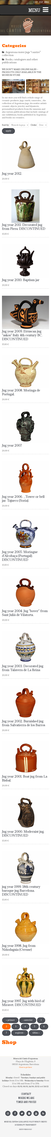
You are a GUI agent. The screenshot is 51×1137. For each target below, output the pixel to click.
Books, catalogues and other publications (20, 61)
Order (34, 125)
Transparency (31, 1125)
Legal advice (23, 1122)
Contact (26, 1094)
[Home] (25, 19)
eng (46, 2)
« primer (10, 1020)
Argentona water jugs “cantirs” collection (21, 54)
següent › (19, 1032)
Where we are (26, 1098)
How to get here (25, 1067)
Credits (43, 1122)
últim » (35, 1032)
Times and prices (26, 1102)
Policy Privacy (34, 1122)
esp (41, 2)
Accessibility (20, 1125)
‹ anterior (28, 1020)
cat (35, 2)
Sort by (5, 125)
